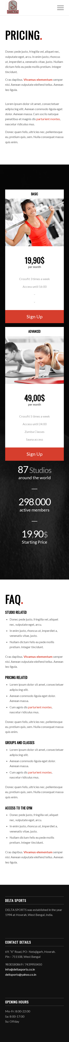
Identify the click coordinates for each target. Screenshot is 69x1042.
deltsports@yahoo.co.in (20, 974)
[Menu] (58, 7)
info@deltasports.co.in (20, 969)
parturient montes (48, 119)
